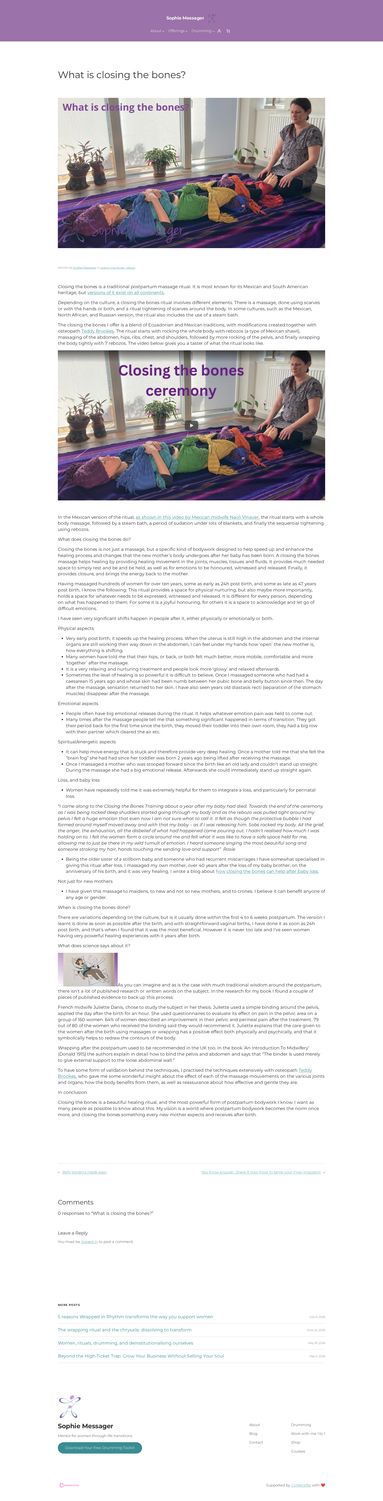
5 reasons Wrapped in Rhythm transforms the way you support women (135, 1316)
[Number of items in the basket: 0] (228, 31)
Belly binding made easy (84, 1172)
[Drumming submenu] (213, 31)
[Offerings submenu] (187, 31)
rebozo (130, 267)
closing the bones (112, 267)
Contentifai (301, 1485)
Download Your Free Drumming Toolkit (100, 1448)
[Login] (219, 31)
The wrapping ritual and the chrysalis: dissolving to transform (125, 1330)
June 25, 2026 (316, 1330)
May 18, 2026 (316, 1343)
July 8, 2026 (317, 1317)
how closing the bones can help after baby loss (267, 871)
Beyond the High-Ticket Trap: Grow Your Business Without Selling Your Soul (141, 1356)
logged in (89, 1242)
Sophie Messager (185, 18)
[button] (191, 425)
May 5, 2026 (317, 1356)
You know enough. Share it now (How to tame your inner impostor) (261, 1172)
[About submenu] (163, 31)
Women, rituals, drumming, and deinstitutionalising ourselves (125, 1343)
